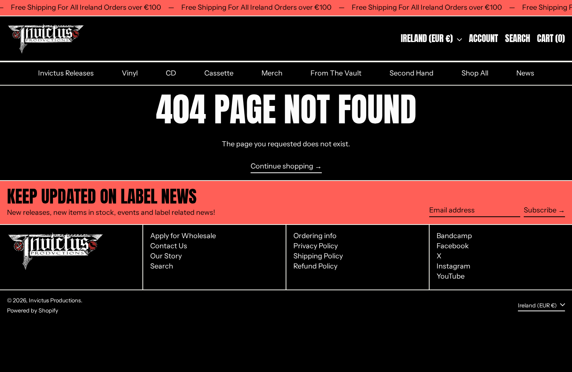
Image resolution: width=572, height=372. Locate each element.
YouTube (451, 276)
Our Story (166, 256)
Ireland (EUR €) (428, 38)
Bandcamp (454, 236)
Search (161, 266)
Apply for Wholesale (183, 236)
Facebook (453, 246)
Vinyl (130, 73)
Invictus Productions (55, 300)
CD (171, 73)
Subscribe (540, 210)
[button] (517, 38)
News (525, 73)
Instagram (453, 266)
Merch (271, 73)
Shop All (474, 73)
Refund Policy (315, 266)
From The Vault (336, 73)
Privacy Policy (315, 246)
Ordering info (315, 236)
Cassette (218, 73)
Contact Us (168, 246)
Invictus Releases (66, 73)
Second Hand (411, 73)
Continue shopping (282, 166)
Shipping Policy (318, 256)
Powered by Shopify (32, 310)
